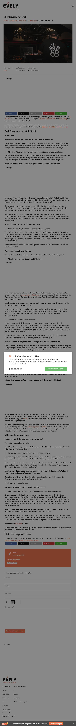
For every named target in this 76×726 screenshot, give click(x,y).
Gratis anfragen (56, 724)
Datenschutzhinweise (20, 364)
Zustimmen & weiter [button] (56, 369)
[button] (38, 723)
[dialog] (38, 363)
